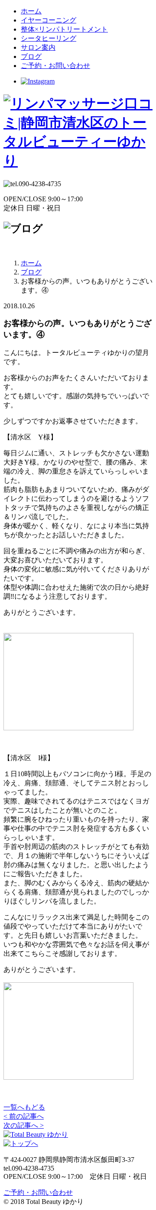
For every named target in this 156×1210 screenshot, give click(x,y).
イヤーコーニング (48, 20)
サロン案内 (38, 47)
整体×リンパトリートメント (64, 29)
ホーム (31, 11)
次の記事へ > (23, 1125)
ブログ (31, 56)
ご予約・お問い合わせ (55, 65)
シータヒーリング (48, 38)
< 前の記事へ (23, 1116)
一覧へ (24, 1107)
